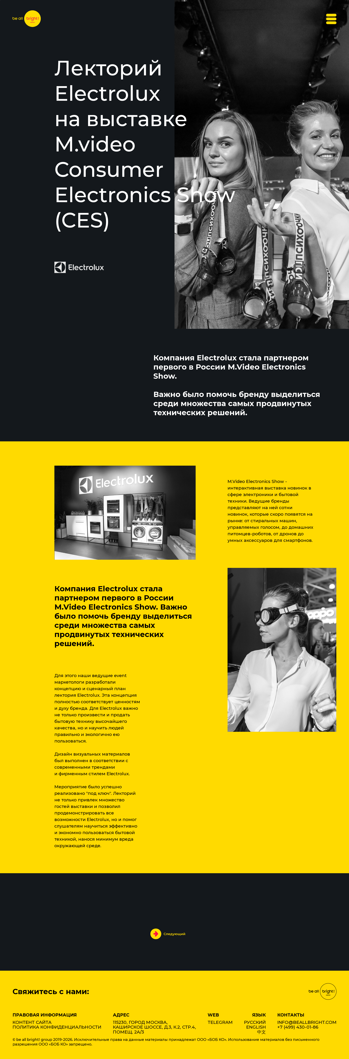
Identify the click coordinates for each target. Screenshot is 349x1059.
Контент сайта (32, 1022)
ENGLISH (256, 1027)
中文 (261, 1032)
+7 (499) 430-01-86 (297, 1027)
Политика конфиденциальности (57, 1027)
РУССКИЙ (255, 1022)
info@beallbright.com (306, 1022)
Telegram (220, 1022)
